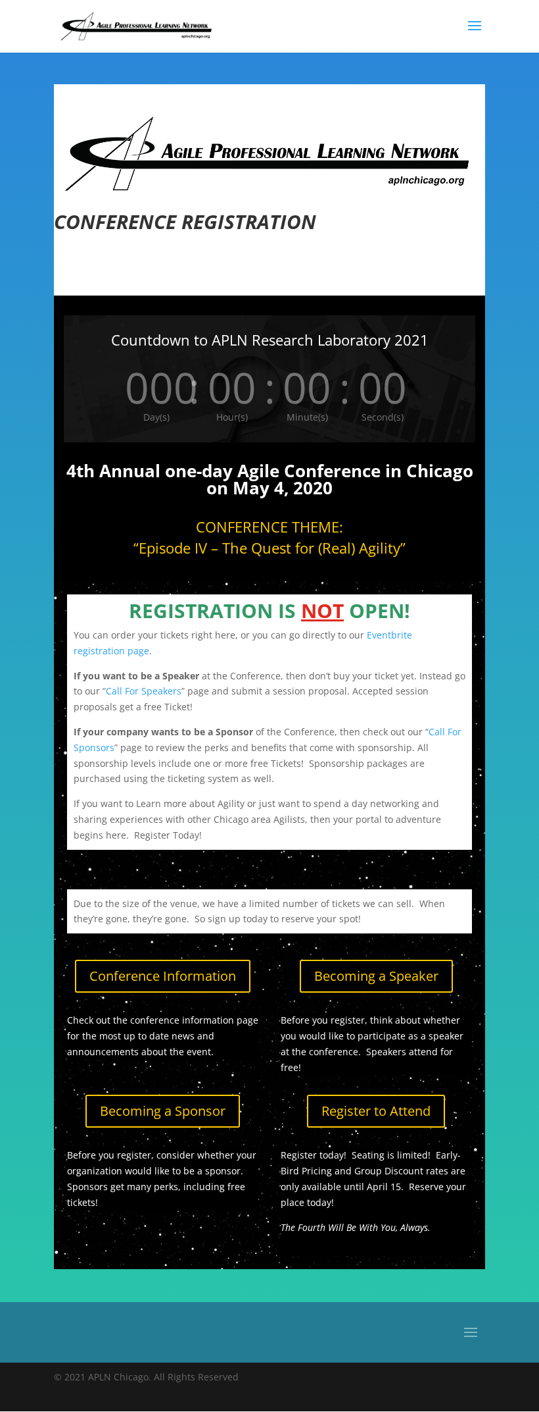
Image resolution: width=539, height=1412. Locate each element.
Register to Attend (376, 1111)
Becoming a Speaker (376, 976)
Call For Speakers (143, 691)
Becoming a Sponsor (162, 1111)
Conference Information (162, 976)
